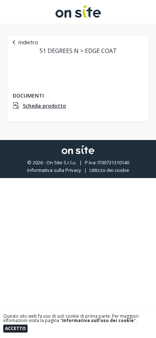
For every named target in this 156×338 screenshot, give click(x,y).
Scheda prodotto (44, 105)
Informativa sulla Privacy (54, 170)
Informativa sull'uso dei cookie (98, 320)
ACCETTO (15, 328)
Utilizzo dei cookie (109, 170)
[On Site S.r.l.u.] (78, 16)
